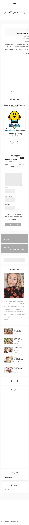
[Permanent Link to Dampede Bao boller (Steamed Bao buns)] (8, 343)
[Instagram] (17, 381)
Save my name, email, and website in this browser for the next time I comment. (14, 216)
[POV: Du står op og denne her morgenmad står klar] (14, 446)
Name (9, 187)
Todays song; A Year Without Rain (14, 105)
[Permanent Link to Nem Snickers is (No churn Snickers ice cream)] (8, 352)
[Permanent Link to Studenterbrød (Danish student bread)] (8, 372)
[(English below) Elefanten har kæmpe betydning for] (14, 434)
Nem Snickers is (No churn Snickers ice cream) (18, 349)
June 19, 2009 (14, 143)
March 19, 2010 (14, 135)
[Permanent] (14, 131)
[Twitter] (14, 381)
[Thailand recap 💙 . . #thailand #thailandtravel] (14, 422)
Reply (22, 157)
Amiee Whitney (11, 160)
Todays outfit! (14, 142)
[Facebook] (11, 381)
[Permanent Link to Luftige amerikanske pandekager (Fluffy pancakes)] (8, 362)
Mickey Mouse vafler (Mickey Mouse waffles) (17, 330)
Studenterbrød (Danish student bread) (18, 369)
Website (7, 204)
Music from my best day (14, 134)
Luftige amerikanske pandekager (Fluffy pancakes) (18, 359)
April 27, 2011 (14, 106)
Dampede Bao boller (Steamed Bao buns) (18, 340)
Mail (9, 196)
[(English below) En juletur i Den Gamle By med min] (14, 411)
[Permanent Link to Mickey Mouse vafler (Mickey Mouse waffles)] (8, 334)
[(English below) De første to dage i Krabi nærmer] (14, 458)
